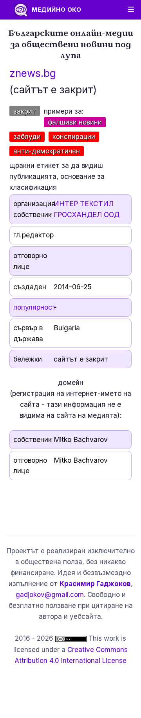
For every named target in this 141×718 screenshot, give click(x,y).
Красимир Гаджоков (95, 584)
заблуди (27, 137)
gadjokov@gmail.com (50, 595)
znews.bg (32, 73)
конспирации (73, 137)
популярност (34, 307)
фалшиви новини (75, 122)
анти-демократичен (46, 151)
